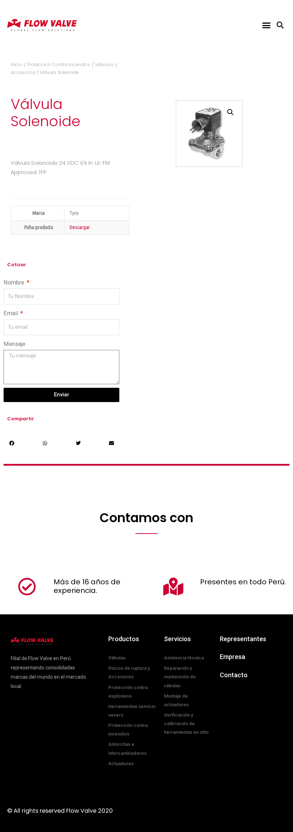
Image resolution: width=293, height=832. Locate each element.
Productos (123, 639)
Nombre (15, 282)
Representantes (243, 639)
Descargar (79, 227)
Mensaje (14, 344)
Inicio (17, 64)
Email (11, 313)
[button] (266, 25)
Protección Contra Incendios (58, 64)
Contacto (234, 675)
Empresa (232, 656)
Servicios (177, 639)
